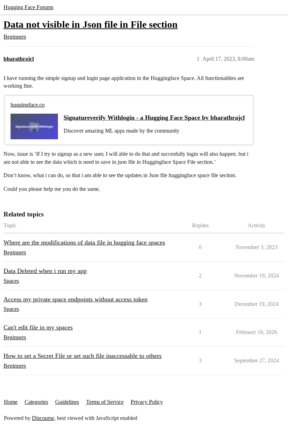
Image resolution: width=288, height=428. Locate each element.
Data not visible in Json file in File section (91, 24)
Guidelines (67, 402)
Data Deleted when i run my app (45, 270)
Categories (36, 402)
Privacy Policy (147, 402)
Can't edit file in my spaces (38, 327)
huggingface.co (28, 105)
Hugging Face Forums (28, 7)
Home (11, 402)
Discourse (43, 418)
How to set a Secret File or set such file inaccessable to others (83, 355)
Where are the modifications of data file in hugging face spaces (84, 242)
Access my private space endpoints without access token (76, 299)
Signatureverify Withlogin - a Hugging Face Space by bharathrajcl (154, 117)
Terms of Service (105, 402)
